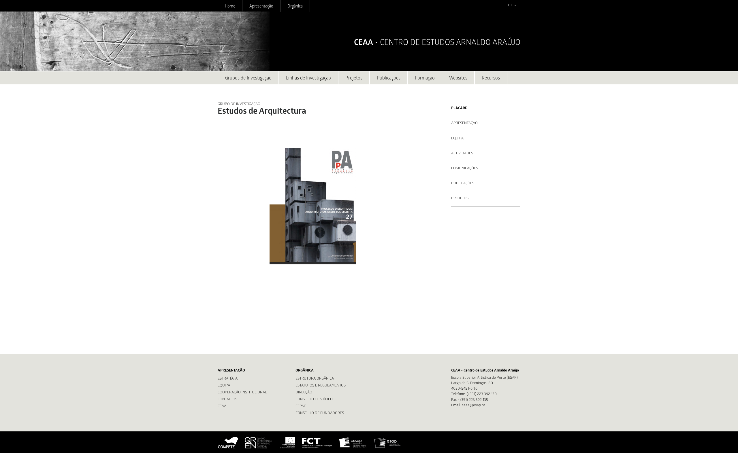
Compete (228, 442)
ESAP (387, 442)
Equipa (457, 139)
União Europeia (287, 442)
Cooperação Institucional (242, 393)
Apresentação (261, 6)
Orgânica (295, 6)
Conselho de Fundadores (319, 413)
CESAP (353, 442)
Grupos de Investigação (248, 78)
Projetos (353, 78)
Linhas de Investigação (308, 78)
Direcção (303, 393)
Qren (259, 442)
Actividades (462, 153)
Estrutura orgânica (314, 379)
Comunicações (464, 168)
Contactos (227, 399)
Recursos (491, 78)
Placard (459, 108)
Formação (425, 78)
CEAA (222, 406)
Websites (458, 78)
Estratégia (228, 379)
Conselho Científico (314, 399)
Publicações (388, 78)
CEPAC (300, 406)
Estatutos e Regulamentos (320, 386)
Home (230, 6)
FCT (317, 442)
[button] (511, 6)
